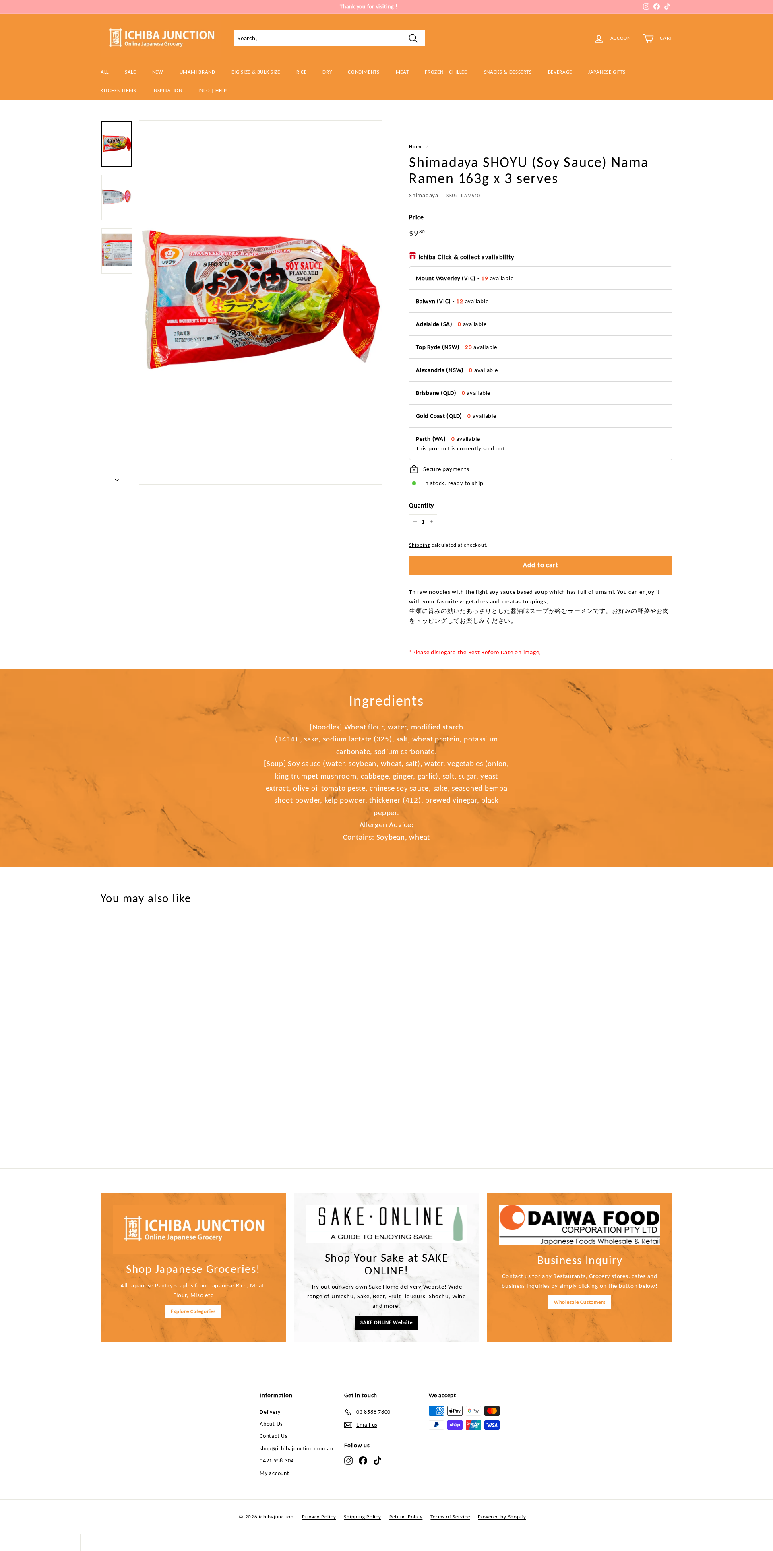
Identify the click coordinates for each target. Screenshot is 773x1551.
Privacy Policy (319, 1517)
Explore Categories (193, 1311)
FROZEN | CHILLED (446, 72)
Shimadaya (423, 195)
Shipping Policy (362, 1517)
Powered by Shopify (502, 1517)
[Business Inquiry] (579, 1225)
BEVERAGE (560, 72)
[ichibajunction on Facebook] (363, 1460)
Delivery (270, 1411)
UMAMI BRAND (197, 72)
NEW (157, 72)
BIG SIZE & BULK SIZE (255, 72)
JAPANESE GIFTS (607, 72)
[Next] (117, 478)
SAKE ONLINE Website (386, 1322)
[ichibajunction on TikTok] (377, 1460)
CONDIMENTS (364, 72)
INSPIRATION (167, 90)
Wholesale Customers (580, 1302)
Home (416, 146)
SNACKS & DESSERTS (508, 72)
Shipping (419, 545)
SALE (130, 72)
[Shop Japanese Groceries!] (193, 1229)
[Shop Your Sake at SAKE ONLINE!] (386, 1224)
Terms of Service (450, 1517)
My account (274, 1473)
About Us (271, 1424)
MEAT (402, 72)
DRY (327, 72)
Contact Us (273, 1436)
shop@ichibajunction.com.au (296, 1448)
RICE (301, 72)
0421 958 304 (277, 1460)
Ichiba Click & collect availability (466, 257)
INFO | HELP (212, 90)
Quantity (421, 505)
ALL (105, 72)
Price (416, 217)
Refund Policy (406, 1517)
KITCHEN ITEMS (118, 90)
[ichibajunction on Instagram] (348, 1460)
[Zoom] (260, 302)
